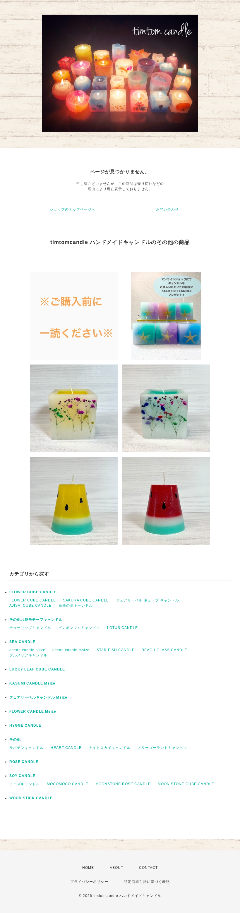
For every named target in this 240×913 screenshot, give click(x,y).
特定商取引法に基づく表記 (147, 882)
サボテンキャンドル (26, 748)
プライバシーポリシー (89, 882)
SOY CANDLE (22, 776)
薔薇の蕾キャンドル (76, 605)
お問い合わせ (167, 209)
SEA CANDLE (22, 642)
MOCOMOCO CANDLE (67, 784)
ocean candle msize (71, 650)
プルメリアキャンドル (28, 655)
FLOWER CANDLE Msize (32, 711)
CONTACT (148, 868)
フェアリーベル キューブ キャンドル (147, 600)
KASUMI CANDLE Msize (32, 683)
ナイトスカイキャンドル (110, 748)
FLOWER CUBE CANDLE (32, 592)
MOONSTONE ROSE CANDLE (123, 784)
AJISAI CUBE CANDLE (30, 605)
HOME (88, 868)
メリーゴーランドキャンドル (162, 748)
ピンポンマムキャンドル (79, 628)
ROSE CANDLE (23, 762)
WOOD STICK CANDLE (31, 798)
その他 (15, 739)
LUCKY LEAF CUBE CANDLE (37, 669)
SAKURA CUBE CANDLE (86, 600)
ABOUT (116, 868)
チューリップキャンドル (30, 628)
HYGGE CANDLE (25, 725)
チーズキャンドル (24, 784)
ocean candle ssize (27, 650)
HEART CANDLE (66, 748)
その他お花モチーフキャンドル (36, 620)
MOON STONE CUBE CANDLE (186, 784)
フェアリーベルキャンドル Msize (38, 697)
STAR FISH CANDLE (116, 650)
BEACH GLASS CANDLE (164, 650)
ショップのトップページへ (72, 209)
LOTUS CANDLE (122, 628)
